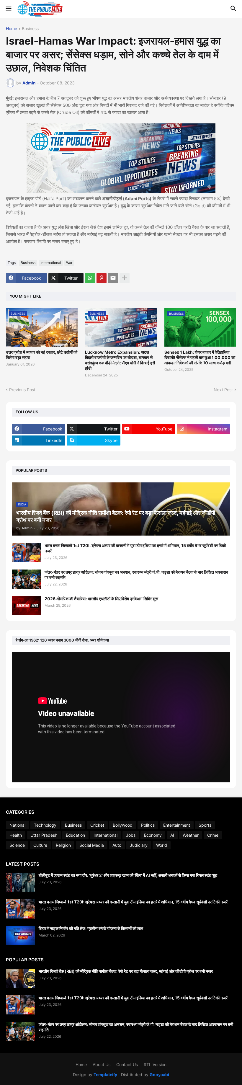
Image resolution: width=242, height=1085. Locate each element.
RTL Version (155, 1064)
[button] (8, 9)
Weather (191, 835)
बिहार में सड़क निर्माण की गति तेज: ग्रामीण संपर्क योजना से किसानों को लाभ (91, 928)
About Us (101, 1064)
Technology (45, 825)
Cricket (97, 825)
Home (11, 29)
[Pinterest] (102, 278)
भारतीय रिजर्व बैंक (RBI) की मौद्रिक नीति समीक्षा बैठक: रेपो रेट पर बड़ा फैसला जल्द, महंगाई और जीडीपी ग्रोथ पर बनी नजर (126, 971)
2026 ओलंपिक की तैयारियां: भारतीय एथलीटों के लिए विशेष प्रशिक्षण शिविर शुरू (101, 598)
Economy (153, 835)
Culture (40, 845)
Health (15, 835)
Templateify (105, 1074)
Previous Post (22, 389)
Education (75, 835)
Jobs (130, 835)
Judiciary (139, 845)
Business (30, 29)
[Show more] (125, 278)
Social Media (91, 845)
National (17, 825)
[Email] (113, 278)
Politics (148, 825)
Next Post (223, 389)
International (50, 262)
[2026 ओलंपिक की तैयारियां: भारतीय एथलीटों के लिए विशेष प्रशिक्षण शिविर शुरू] (26, 605)
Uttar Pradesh (43, 835)
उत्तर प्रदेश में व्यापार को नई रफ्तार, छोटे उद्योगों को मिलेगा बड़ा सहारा (41, 355)
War (69, 262)
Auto (116, 845)
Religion (63, 845)
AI (172, 835)
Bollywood (123, 825)
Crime (212, 835)
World (161, 845)
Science (17, 845)
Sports (205, 825)
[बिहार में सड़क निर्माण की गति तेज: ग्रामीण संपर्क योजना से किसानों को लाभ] (20, 935)
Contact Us (127, 1064)
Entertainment (176, 825)
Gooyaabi (159, 1074)
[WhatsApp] (90, 278)
